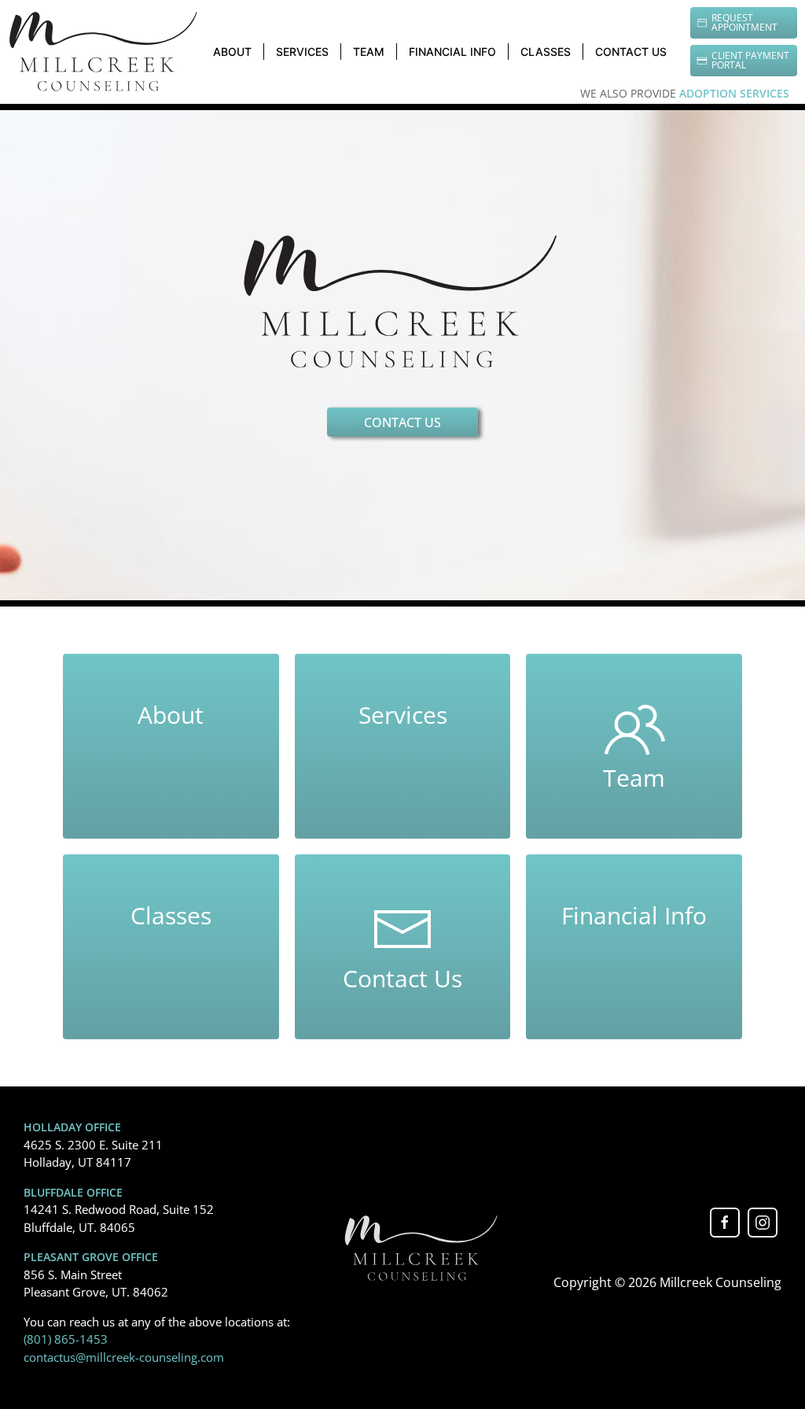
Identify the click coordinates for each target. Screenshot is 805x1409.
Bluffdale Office (73, 1193)
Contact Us (631, 51)
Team (368, 51)
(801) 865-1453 (66, 1339)
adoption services (734, 93)
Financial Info (452, 51)
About (232, 51)
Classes (545, 51)
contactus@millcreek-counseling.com (124, 1357)
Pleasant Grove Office (91, 1257)
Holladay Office (72, 1127)
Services (302, 51)
